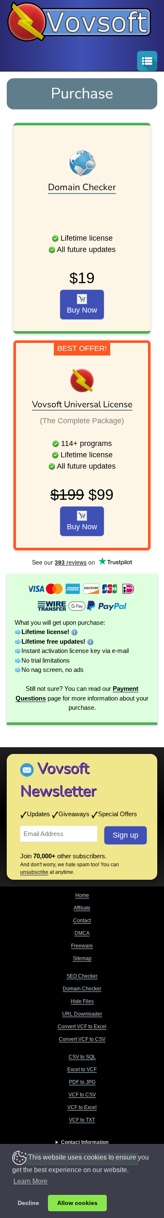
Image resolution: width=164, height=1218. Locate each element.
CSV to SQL (82, 1057)
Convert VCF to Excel (82, 1027)
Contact (82, 920)
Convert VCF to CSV (82, 1039)
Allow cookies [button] (77, 1202)
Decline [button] (28, 1202)
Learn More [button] (30, 1181)
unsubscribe (34, 872)
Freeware (82, 946)
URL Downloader (82, 1014)
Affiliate (82, 908)
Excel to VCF (82, 1069)
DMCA (82, 933)
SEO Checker (82, 976)
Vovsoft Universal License (82, 404)
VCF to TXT (82, 1120)
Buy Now (82, 310)
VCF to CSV (82, 1095)
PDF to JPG (82, 1082)
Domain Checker (82, 187)
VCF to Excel (82, 1107)
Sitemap (82, 958)
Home (82, 895)
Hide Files (82, 1001)
